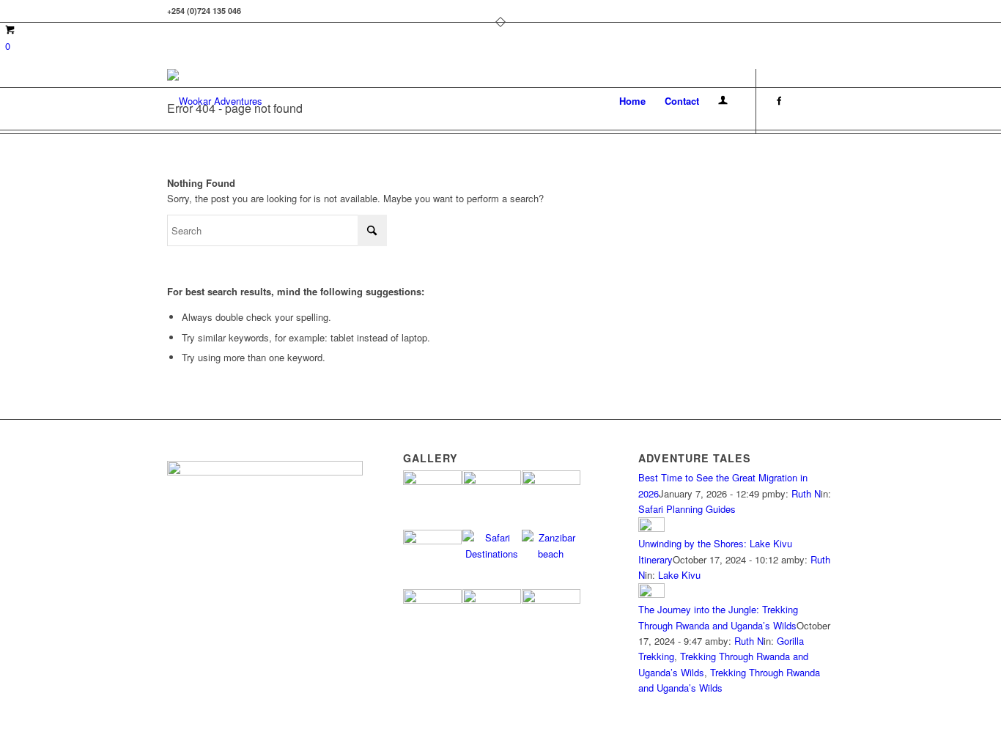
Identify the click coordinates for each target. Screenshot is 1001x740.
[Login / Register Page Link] (723, 101)
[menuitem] (632, 101)
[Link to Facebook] (779, 100)
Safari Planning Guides (687, 509)
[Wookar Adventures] (214, 101)
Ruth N (806, 493)
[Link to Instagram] (801, 100)
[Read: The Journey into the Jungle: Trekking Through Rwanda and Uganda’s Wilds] (651, 594)
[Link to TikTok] (823, 100)
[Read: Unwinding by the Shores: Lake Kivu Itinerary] (651, 528)
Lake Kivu (679, 575)
